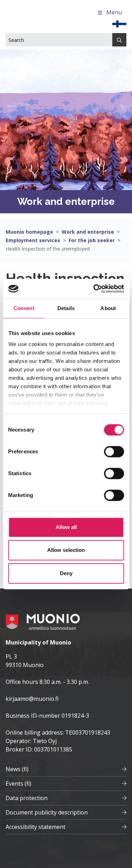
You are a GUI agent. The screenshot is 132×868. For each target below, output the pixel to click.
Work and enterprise (88, 231)
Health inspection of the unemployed (48, 248)
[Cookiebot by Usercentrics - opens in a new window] (94, 288)
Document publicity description (47, 812)
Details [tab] (66, 308)
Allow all (66, 527)
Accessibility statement (35, 827)
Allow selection (66, 550)
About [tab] (108, 308)
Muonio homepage (29, 231)
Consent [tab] (23, 308)
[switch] (114, 451)
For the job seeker (92, 240)
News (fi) (17, 769)
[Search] (119, 39)
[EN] (119, 23)
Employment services (33, 240)
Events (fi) (18, 783)
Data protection (27, 798)
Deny (66, 573)
